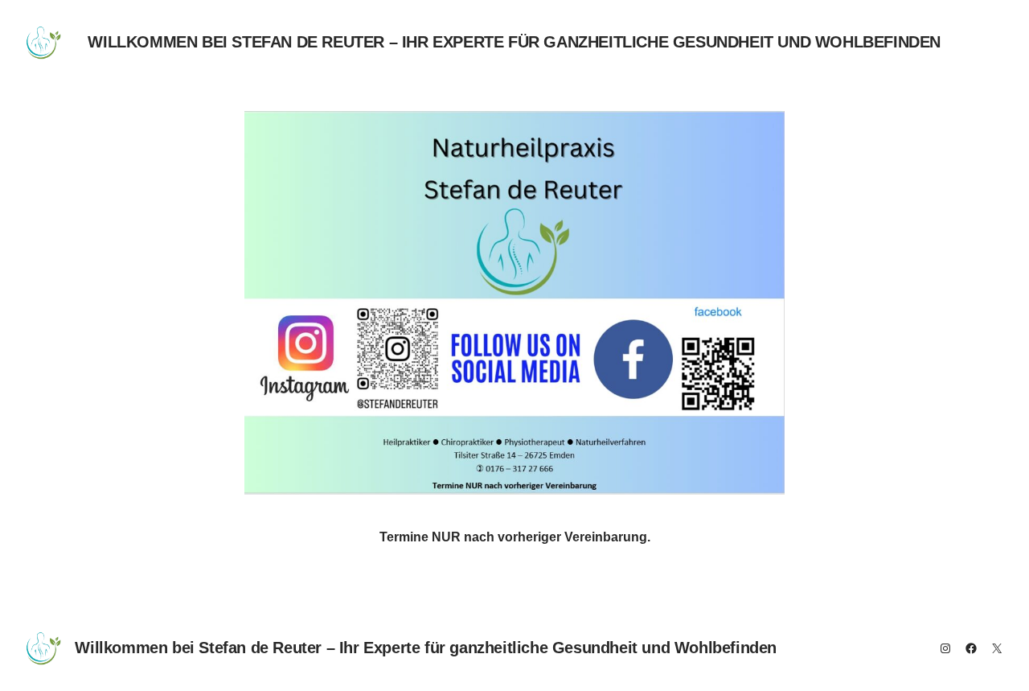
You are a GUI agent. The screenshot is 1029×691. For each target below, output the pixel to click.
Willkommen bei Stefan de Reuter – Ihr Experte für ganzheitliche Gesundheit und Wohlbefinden (514, 42)
